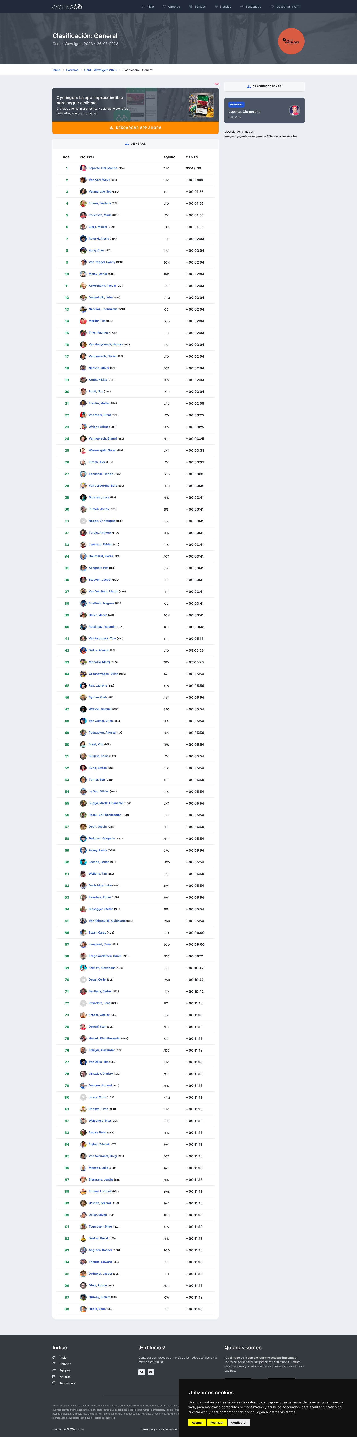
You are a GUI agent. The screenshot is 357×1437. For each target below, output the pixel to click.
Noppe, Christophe (102, 520)
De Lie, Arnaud (99, 650)
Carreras (72, 70)
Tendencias (67, 1383)
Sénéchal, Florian (101, 473)
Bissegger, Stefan (101, 909)
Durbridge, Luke (100, 885)
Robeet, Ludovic (100, 1191)
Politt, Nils (96, 391)
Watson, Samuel (100, 709)
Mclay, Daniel (98, 273)
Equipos (65, 1370)
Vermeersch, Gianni (103, 438)
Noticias (65, 1376)
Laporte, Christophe (103, 168)
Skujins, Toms (99, 756)
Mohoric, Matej (99, 662)
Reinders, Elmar (100, 897)
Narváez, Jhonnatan (103, 309)
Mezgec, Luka (98, 1167)
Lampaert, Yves (100, 944)
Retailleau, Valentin (102, 626)
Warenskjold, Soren (103, 450)
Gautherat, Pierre (101, 556)
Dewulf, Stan (97, 1026)
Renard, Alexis (99, 238)
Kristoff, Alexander (102, 967)
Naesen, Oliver (99, 368)
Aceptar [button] (197, 1422)
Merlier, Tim (97, 321)
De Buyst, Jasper (100, 1273)
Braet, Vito (96, 744)
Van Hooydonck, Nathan (106, 344)
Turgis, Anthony (100, 532)
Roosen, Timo (98, 1109)
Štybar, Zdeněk (99, 1144)
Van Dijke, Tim (99, 1062)
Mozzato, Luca (99, 497)
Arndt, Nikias (98, 379)
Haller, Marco (98, 615)
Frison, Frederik (100, 203)
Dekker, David (98, 1238)
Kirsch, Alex (97, 462)
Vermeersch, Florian (103, 356)
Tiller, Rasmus (99, 332)
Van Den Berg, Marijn (103, 591)
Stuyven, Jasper (100, 579)
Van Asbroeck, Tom (102, 638)
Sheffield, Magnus (101, 603)
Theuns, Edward (100, 1261)
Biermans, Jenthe (101, 1179)
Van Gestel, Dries (101, 720)
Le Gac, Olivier (99, 791)
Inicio (56, 70)
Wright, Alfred (99, 426)
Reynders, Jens (100, 1003)
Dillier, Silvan (98, 1214)
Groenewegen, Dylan (103, 673)
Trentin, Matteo (99, 403)
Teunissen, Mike (100, 1226)
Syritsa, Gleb (98, 697)
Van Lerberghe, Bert (103, 485)
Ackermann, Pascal (102, 285)
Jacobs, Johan (99, 862)
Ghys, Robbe (98, 1285)
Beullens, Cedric (100, 991)
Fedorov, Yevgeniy (102, 838)
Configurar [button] (239, 1422)
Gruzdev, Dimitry (101, 1073)
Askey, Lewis (98, 850)
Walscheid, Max (100, 1120)
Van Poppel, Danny (102, 262)
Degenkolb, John (101, 297)
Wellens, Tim (98, 873)
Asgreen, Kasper (100, 1250)
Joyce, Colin (97, 1097)
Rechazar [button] (217, 1422)
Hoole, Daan (97, 1309)
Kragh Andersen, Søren (105, 956)
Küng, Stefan (98, 767)
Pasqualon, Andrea (102, 732)
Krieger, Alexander (102, 1050)
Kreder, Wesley (99, 1014)
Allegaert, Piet (98, 568)
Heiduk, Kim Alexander (105, 1038)
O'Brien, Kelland (100, 1203)
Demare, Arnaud (100, 1085)
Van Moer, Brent (100, 415)
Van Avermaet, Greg (103, 1156)
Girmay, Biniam (99, 1297)
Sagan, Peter (98, 1132)
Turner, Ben (97, 779)
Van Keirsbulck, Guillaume (107, 920)
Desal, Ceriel (97, 979)
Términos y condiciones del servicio (165, 1429)
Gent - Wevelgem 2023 (100, 70)
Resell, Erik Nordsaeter (105, 815)
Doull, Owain (98, 826)
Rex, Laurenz (98, 685)
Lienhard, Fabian (100, 544)
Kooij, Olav (96, 250)
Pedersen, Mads (100, 215)
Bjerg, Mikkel (98, 226)
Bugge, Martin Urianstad (106, 803)
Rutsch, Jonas (99, 509)
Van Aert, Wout (99, 179)
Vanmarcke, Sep (100, 191)
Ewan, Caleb (97, 932)
